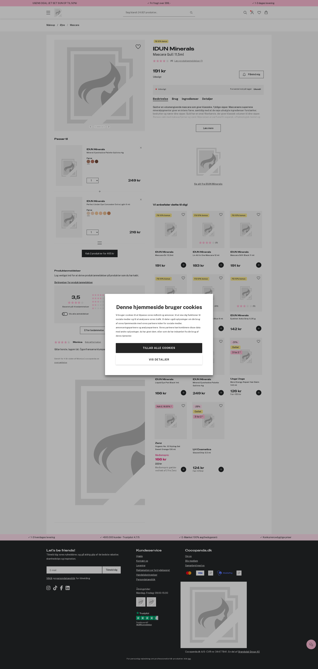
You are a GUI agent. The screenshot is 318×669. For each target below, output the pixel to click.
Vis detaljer (159, 359)
